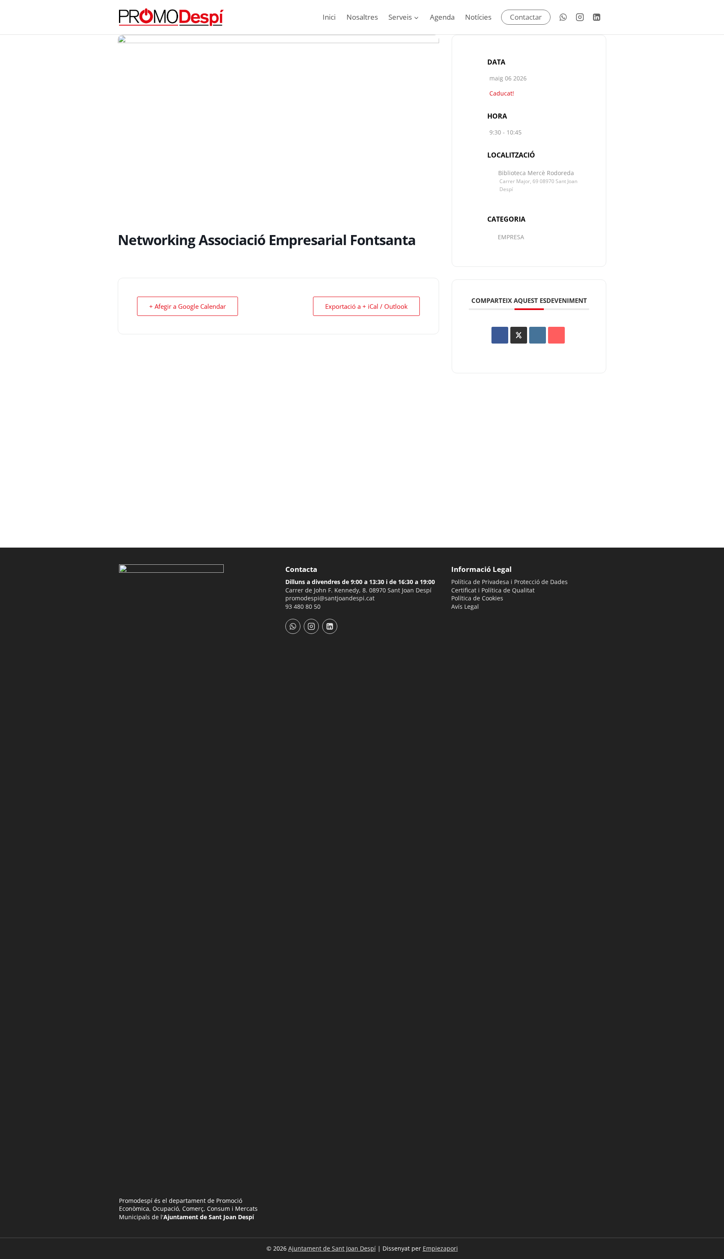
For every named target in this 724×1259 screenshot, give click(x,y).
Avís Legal (465, 606)
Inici (329, 17)
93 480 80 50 (303, 606)
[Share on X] (518, 335)
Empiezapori (440, 1248)
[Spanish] (467, 622)
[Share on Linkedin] (537, 335)
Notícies (478, 17)
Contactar (526, 17)
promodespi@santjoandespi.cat (330, 598)
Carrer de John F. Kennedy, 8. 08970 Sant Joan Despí (358, 590)
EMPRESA (511, 237)
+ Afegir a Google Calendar (187, 306)
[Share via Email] (556, 335)
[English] (478, 622)
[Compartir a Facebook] (499, 335)
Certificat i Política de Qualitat (493, 590)
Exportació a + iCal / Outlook (366, 306)
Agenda (442, 17)
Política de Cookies (477, 598)
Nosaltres (362, 17)
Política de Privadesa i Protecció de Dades (509, 582)
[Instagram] (579, 17)
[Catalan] (456, 622)
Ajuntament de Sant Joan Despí (332, 1248)
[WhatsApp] (563, 17)
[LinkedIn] (596, 17)
